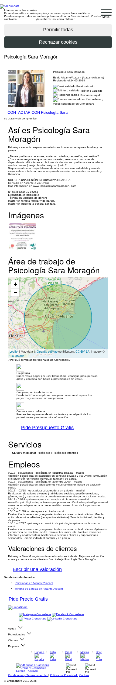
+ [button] (15, 284)
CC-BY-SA (82, 351)
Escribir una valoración (37, 569)
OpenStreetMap (47, 351)
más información (85, 19)
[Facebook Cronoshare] (68, 614)
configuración (26, 19)
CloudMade (16, 355)
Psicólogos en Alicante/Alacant (34, 582)
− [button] (15, 292)
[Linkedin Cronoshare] (62, 618)
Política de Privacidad (64, 675)
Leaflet (13, 351)
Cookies (84, 675)
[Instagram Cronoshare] (35, 614)
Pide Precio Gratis (28, 599)
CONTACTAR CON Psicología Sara (38, 112)
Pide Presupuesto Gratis (47, 427)
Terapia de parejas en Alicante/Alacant (39, 588)
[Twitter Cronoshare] (33, 618)
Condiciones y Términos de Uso (28, 675)
